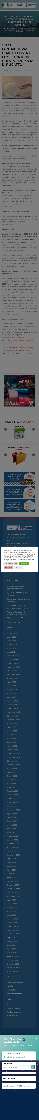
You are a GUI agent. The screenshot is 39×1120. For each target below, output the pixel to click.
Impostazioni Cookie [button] (11, 563)
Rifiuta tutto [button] (8, 567)
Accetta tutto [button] (24, 563)
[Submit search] (33, 1067)
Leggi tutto (18, 567)
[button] (19, 1077)
